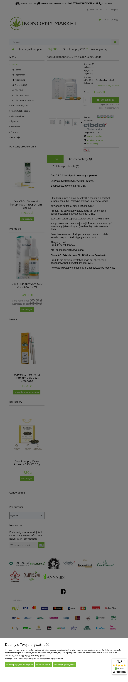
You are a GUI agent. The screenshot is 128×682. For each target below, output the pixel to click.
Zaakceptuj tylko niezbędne (19, 664)
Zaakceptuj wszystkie (64, 664)
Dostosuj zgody (43, 664)
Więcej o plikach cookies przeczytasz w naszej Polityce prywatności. (34, 658)
